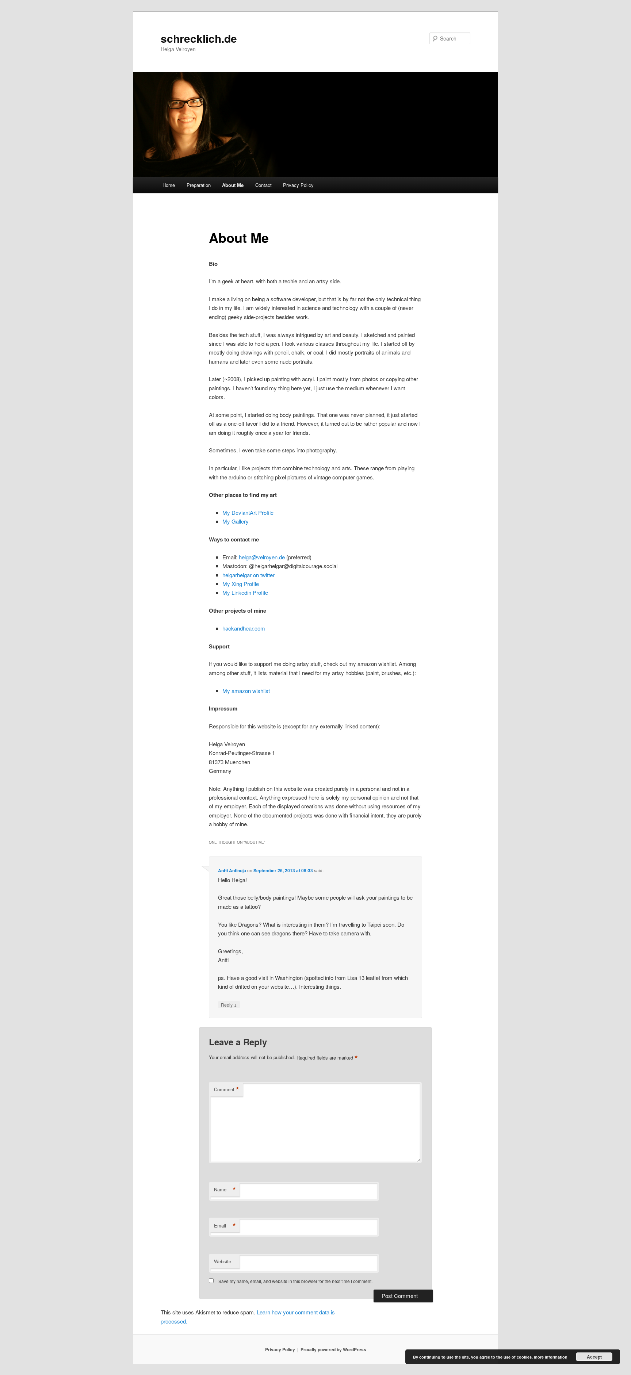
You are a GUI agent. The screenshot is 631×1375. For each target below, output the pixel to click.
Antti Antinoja (232, 870)
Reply (229, 1004)
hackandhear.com (243, 628)
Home (168, 184)
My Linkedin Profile (245, 592)
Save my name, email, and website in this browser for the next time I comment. (295, 1281)
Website (222, 1261)
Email (225, 1226)
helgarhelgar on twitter (248, 575)
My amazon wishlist (246, 690)
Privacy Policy (298, 184)
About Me (233, 184)
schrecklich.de (199, 38)
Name (225, 1189)
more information (550, 1357)
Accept (594, 1356)
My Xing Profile (240, 583)
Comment (226, 1089)
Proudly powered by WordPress (333, 1349)
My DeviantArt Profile (248, 512)
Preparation (199, 184)
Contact (263, 184)
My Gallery (235, 521)
